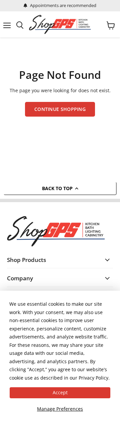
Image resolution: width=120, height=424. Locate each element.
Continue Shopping (60, 109)
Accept (60, 392)
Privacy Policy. (94, 378)
